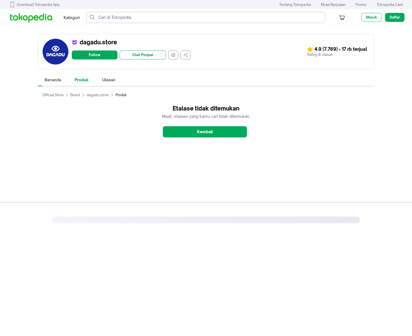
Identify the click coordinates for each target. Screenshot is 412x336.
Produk (82, 79)
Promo (361, 5)
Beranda (53, 79)
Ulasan (108, 79)
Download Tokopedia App (38, 5)
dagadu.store (98, 95)
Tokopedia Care (390, 5)
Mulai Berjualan (333, 5)
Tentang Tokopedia (295, 5)
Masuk (371, 17)
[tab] (53, 80)
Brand (75, 95)
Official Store (53, 95)
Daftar (395, 17)
